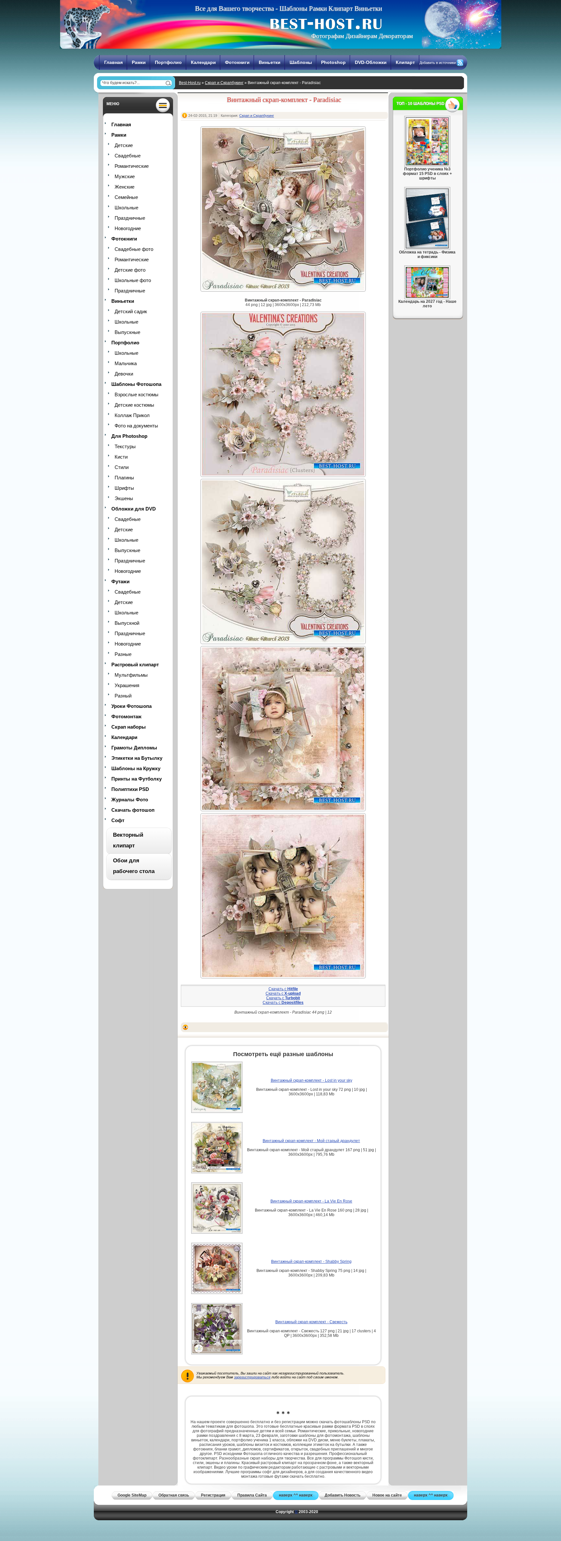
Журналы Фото (129, 799)
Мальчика (126, 363)
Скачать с (283, 989)
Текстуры (125, 446)
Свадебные (128, 155)
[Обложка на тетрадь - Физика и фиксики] (427, 247)
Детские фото (130, 270)
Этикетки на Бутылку (136, 758)
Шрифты (124, 488)
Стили (122, 467)
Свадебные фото (134, 249)
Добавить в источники (437, 63)
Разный (123, 695)
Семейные (126, 197)
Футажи (120, 581)
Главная (113, 62)
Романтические (132, 166)
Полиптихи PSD (130, 789)
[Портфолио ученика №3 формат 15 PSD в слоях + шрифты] (427, 164)
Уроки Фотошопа (131, 706)
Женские (124, 187)
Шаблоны (301, 62)
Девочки (124, 373)
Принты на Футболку (136, 779)
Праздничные (130, 218)
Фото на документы (136, 425)
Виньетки (269, 62)
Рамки (139, 62)
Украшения (127, 685)
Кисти (121, 457)
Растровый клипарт (135, 664)
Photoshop (333, 62)
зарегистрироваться (252, 1377)
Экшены (124, 498)
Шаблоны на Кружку (135, 768)
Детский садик (131, 311)
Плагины (124, 477)
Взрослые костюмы (136, 394)
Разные (123, 654)
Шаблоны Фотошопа (136, 384)
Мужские (125, 176)
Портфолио (168, 62)
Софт (117, 820)
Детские (124, 145)
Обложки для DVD (133, 509)
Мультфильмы (131, 675)
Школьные (126, 207)
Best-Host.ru (190, 82)
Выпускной (127, 623)
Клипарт (405, 62)
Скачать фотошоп (133, 810)
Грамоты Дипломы (134, 747)
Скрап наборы (128, 727)
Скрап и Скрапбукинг (224, 82)
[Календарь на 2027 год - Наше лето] (427, 296)
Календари (203, 62)
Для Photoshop (129, 436)
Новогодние (128, 228)
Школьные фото (133, 280)
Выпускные (127, 332)
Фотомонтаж (126, 716)
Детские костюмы (134, 405)
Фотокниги (237, 62)
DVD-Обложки (371, 62)
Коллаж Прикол (132, 415)
